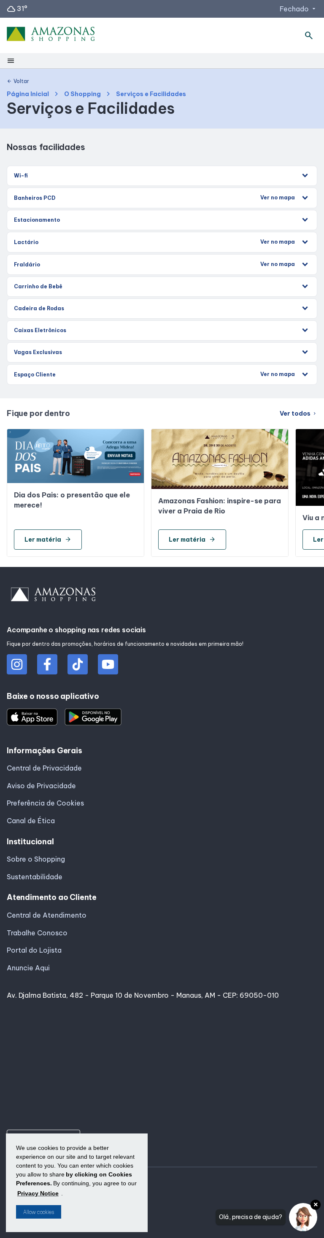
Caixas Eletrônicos (40, 330)
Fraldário (154, 264)
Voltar (18, 81)
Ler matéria (47, 539)
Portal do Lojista (34, 950)
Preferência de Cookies (45, 803)
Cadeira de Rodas (39, 308)
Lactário (154, 242)
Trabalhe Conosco (37, 933)
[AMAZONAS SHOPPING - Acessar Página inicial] (51, 35)
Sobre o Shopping (36, 859)
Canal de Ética (31, 820)
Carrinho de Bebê (38, 286)
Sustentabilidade (34, 877)
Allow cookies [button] (38, 1212)
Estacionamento (37, 220)
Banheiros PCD (154, 197)
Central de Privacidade (44, 768)
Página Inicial (28, 94)
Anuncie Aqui (28, 968)
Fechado (298, 9)
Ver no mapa (277, 198)
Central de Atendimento (46, 915)
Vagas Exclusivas (38, 352)
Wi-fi (21, 175)
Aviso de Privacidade (41, 785)
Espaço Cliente (154, 374)
